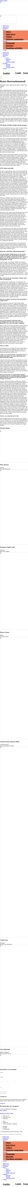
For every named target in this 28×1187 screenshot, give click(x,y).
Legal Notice (18, 1134)
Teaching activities (14, 48)
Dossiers (9, 45)
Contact (5, 50)
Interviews (10, 34)
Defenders (5, 28)
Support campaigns (14, 39)
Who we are (6, 27)
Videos (9, 37)
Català (2, 1083)
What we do (6, 25)
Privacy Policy (3, 1134)
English (14, 1083)
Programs (5, 41)
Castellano (8, 1083)
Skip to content (3, 0)
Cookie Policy (11, 1134)
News (4, 29)
